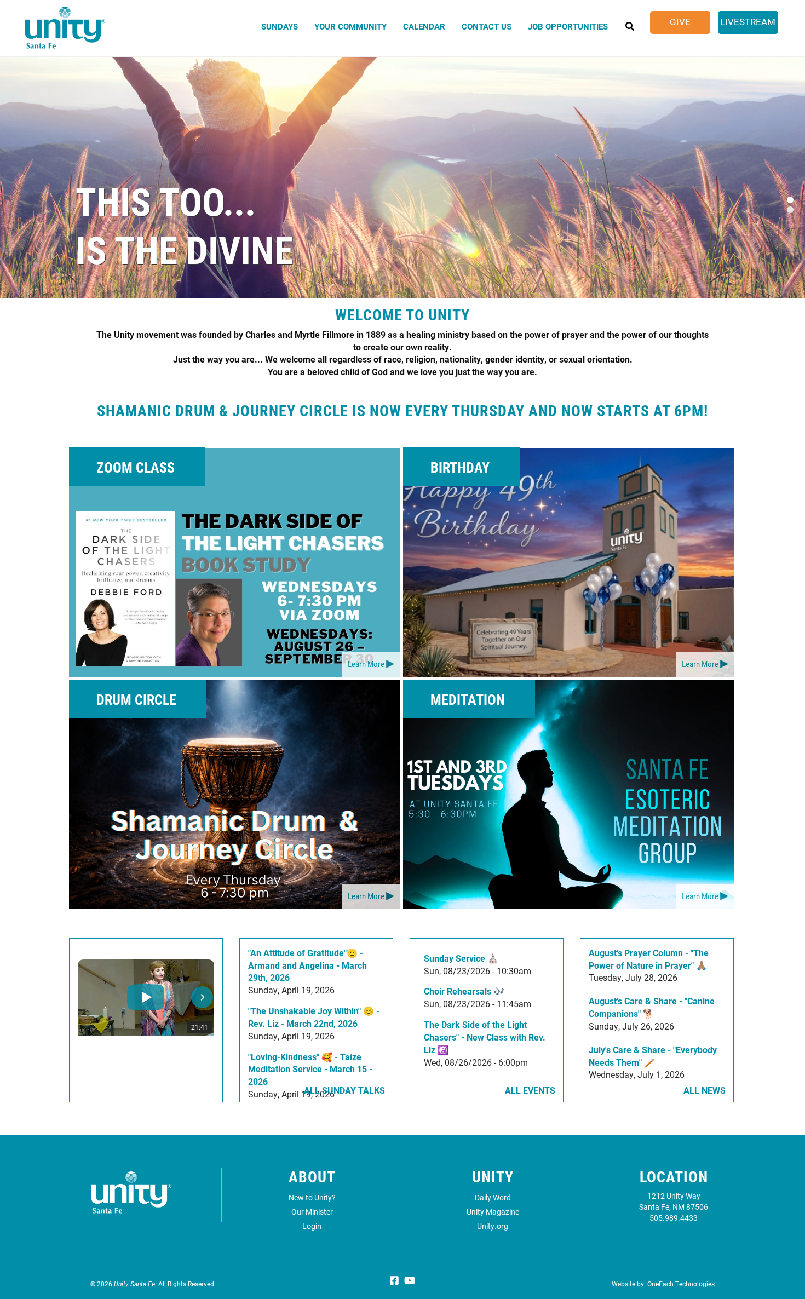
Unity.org (492, 1226)
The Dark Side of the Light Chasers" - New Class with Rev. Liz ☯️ (484, 1037)
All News (704, 1090)
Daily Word (493, 1197)
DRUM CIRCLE (136, 699)
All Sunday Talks (344, 1090)
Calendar (424, 26)
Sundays (279, 26)
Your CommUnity (350, 26)
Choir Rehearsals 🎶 (464, 991)
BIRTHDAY (460, 467)
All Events (530, 1090)
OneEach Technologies (681, 1283)
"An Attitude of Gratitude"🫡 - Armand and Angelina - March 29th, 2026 (307, 965)
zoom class (135, 467)
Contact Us (486, 26)
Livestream (747, 21)
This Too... (166, 200)
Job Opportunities (568, 26)
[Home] (65, 32)
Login (311, 1226)
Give (680, 21)
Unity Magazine (493, 1211)
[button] (90, 997)
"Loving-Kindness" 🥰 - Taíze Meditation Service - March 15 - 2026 (310, 1069)
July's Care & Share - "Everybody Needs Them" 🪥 (653, 1056)
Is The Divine (184, 248)
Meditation (467, 699)
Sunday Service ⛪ (461, 958)
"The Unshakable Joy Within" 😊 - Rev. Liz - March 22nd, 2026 (314, 1017)
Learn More (366, 663)
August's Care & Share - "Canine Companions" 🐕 (652, 1007)
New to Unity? (312, 1197)
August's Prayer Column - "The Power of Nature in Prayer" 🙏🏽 (649, 959)
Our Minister (312, 1211)
